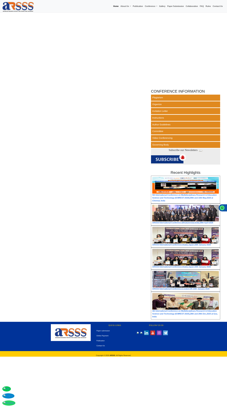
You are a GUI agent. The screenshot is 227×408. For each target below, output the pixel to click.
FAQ (202, 6)
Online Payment (102, 336)
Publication (138, 6)
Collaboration (192, 6)
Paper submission (103, 331)
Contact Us (218, 6)
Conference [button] (150, 6)
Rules (208, 6)
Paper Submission (175, 6)
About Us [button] (124, 6)
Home (116, 6)
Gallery (162, 6)
